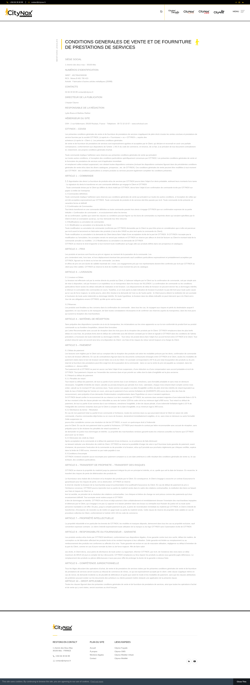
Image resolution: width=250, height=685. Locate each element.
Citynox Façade (121, 648)
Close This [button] (241, 682)
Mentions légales (97, 655)
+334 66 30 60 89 (16, 2)
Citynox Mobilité (121, 658)
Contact (93, 658)
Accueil (93, 648)
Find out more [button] (96, 681)
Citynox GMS (120, 651)
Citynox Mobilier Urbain (124, 655)
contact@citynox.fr (38, 2)
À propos (93, 651)
